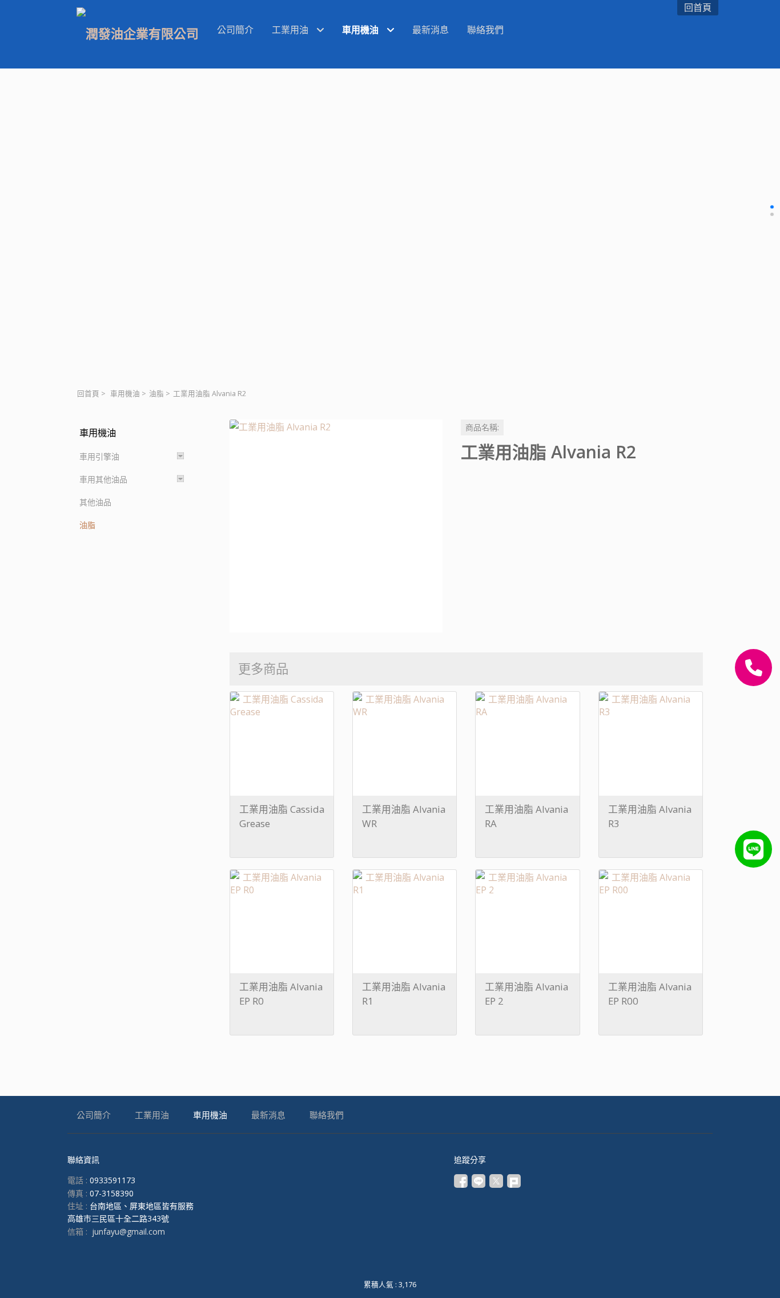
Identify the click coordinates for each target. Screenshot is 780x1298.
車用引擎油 (99, 456)
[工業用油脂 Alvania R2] (336, 526)
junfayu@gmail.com (128, 1231)
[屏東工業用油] (753, 667)
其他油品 (95, 502)
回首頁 (88, 393)
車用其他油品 (103, 479)
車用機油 (125, 393)
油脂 (156, 393)
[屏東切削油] (753, 849)
